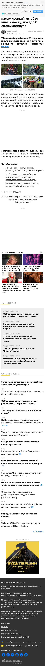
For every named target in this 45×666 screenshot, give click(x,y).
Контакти (4, 627)
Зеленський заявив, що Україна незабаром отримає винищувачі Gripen (22, 382)
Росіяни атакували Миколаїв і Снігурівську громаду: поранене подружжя (21, 504)
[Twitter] (8, 654)
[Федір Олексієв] (3, 33)
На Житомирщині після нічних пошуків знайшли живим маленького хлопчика (20, 482)
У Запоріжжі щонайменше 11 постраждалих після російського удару (22, 391)
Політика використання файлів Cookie (15, 637)
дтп (19, 192)
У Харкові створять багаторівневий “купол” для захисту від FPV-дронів (22, 432)
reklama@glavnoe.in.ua (14, 646)
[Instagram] (17, 654)
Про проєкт (5, 623)
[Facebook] (3, 654)
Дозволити (38, 11)
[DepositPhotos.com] (12, 661)
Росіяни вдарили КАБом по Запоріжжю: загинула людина (20, 451)
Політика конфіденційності (11, 633)
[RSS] (26, 654)
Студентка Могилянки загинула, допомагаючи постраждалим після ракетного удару (18, 494)
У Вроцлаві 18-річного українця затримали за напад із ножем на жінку (21, 473)
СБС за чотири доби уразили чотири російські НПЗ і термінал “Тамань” (19, 401)
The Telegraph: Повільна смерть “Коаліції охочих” (21, 410)
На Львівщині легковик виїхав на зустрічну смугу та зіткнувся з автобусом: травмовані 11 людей (21, 177)
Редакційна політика (9, 630)
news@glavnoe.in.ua (13, 642)
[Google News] (21, 654)
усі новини (37, 531)
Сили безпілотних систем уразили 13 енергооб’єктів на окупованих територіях (21, 461)
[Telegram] (12, 654)
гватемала (11, 192)
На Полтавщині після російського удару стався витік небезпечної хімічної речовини (22, 420)
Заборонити (26, 11)
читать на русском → (36, 31)
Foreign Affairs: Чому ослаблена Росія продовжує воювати (20, 442)
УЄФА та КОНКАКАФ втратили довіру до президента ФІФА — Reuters (20, 523)
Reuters (5, 46)
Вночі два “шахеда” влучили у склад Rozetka (19, 514)
